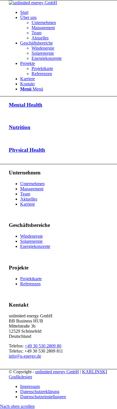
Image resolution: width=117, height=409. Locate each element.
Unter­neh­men (32, 183)
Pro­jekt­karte (31, 278)
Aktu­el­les (28, 199)
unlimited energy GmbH (57, 371)
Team (25, 193)
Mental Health (25, 105)
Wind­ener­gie (31, 236)
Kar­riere (27, 204)
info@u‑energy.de (25, 356)
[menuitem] (64, 12)
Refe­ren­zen (30, 283)
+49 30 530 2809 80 (43, 345)
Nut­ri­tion (19, 127)
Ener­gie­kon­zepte (35, 246)
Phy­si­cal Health (27, 150)
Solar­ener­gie (31, 241)
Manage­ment (31, 188)
